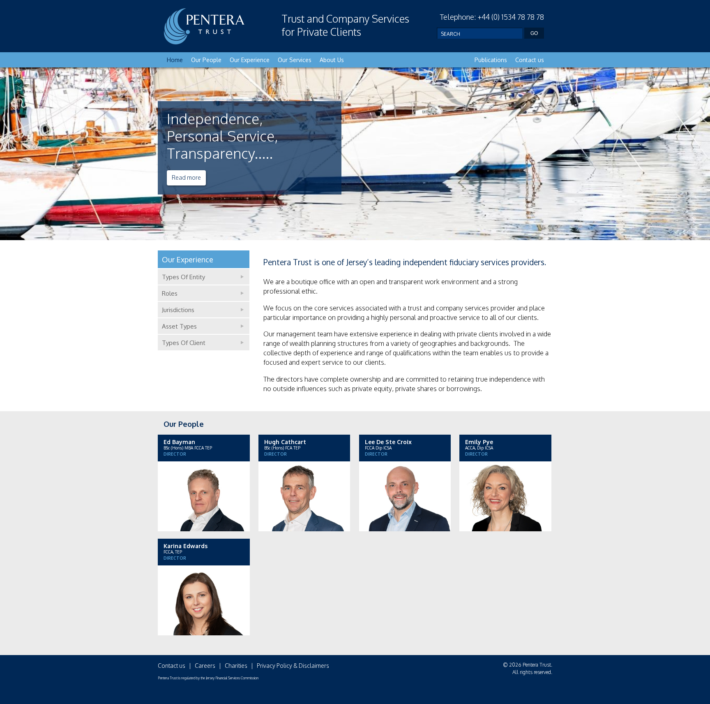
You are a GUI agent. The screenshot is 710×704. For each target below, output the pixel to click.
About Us (332, 59)
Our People (206, 59)
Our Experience (250, 59)
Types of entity (183, 277)
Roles (170, 293)
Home (175, 59)
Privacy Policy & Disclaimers (293, 665)
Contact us (529, 59)
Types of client (183, 343)
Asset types (179, 326)
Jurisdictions (178, 310)
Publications (491, 59)
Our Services (294, 59)
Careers (205, 665)
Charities (236, 665)
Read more (186, 177)
